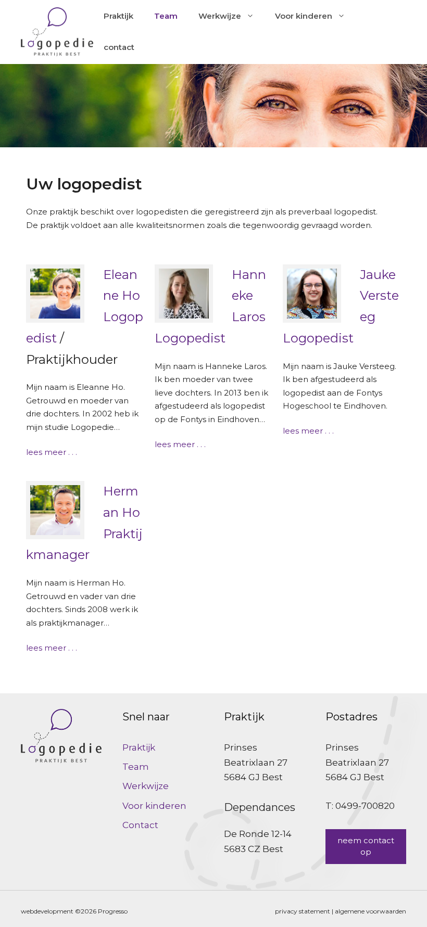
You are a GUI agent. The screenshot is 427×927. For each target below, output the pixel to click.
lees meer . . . (51, 452)
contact (119, 47)
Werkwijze (219, 16)
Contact (140, 825)
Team (166, 16)
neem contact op (365, 846)
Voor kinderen (303, 16)
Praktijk (118, 16)
